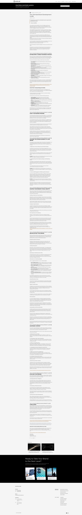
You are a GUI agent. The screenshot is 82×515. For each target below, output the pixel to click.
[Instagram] (67, 513)
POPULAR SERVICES (56, 489)
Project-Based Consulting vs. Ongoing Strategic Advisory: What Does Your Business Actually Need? (34, 452)
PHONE (16, 489)
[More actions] (51, 12)
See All (53, 442)
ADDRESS (17, 497)
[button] (59, 1)
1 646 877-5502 (19, 491)
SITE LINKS (57, 497)
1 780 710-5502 (19, 490)
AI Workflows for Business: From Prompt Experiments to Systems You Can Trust (47, 452)
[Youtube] (66, 513)
